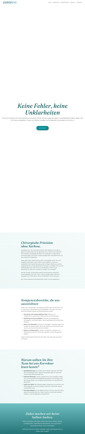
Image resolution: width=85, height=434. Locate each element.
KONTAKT (42, 128)
